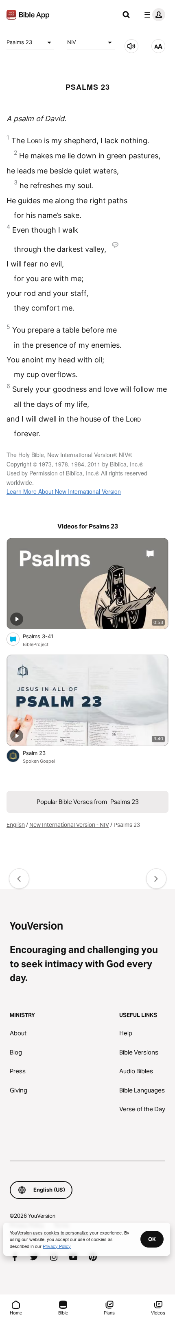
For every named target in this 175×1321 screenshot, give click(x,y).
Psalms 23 (19, 42)
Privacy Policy (57, 1246)
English (16, 824)
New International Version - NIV (69, 824)
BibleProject (35, 644)
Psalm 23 (41, 752)
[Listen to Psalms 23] (131, 46)
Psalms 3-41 (45, 636)
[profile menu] (153, 15)
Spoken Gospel (39, 761)
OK (152, 1239)
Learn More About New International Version (64, 491)
